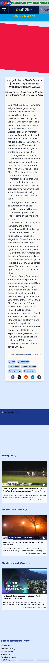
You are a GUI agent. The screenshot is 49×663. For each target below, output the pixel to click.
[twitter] (19, 377)
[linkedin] (33, 377)
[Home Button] (24, 10)
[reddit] (26, 377)
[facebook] (13, 377)
